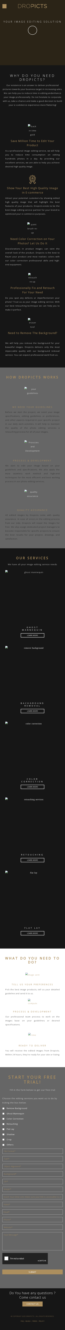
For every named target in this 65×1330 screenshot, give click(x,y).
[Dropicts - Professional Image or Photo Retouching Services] (32, 6)
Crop (9, 1139)
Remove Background (17, 1108)
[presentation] (25, 1259)
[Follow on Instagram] (29, 1327)
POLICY (41, 1321)
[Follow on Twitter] (32, 1327)
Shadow (11, 1134)
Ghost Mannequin (15, 1113)
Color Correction (15, 1119)
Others (10, 1144)
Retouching (12, 1124)
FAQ (22, 1321)
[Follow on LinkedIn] (35, 1327)
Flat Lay (10, 1129)
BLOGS (28, 1321)
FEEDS (34, 1321)
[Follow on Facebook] (26, 1327)
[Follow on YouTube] (38, 1327)
